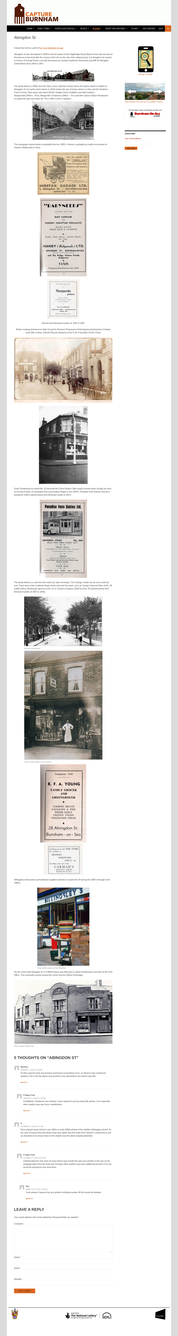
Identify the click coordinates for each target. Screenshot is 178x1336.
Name (17, 1257)
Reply (25, 1082)
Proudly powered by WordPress (22, 1333)
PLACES (96, 28)
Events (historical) (65, 28)
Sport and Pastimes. (115, 28)
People (83, 28)
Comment (18, 1224)
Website (18, 1279)
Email (17, 1268)
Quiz (161, 28)
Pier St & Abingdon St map (51, 48)
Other (134, 28)
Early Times (44, 28)
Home (29, 28)
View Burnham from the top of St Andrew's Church (144, 102)
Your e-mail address (133, 139)
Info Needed (149, 28)
